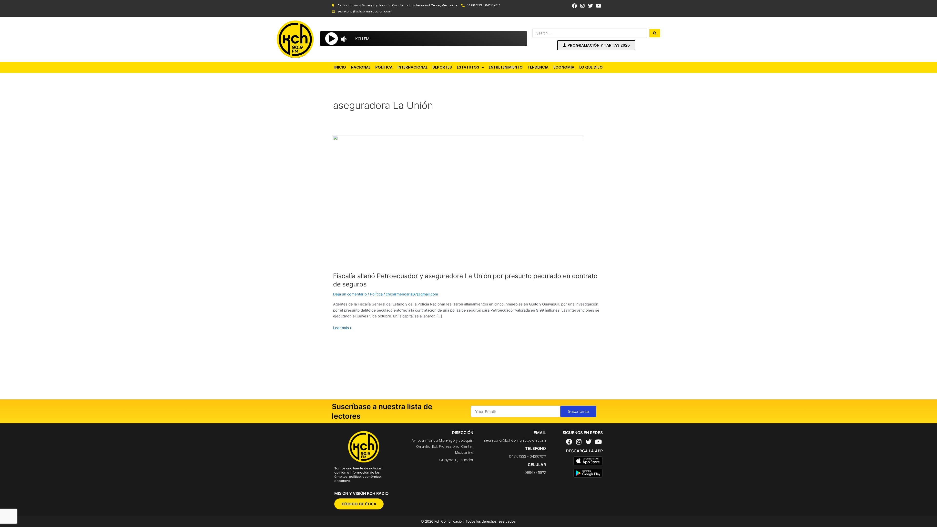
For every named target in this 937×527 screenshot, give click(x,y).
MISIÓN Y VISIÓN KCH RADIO (361, 493)
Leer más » (342, 327)
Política (376, 294)
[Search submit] (654, 33)
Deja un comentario (350, 294)
